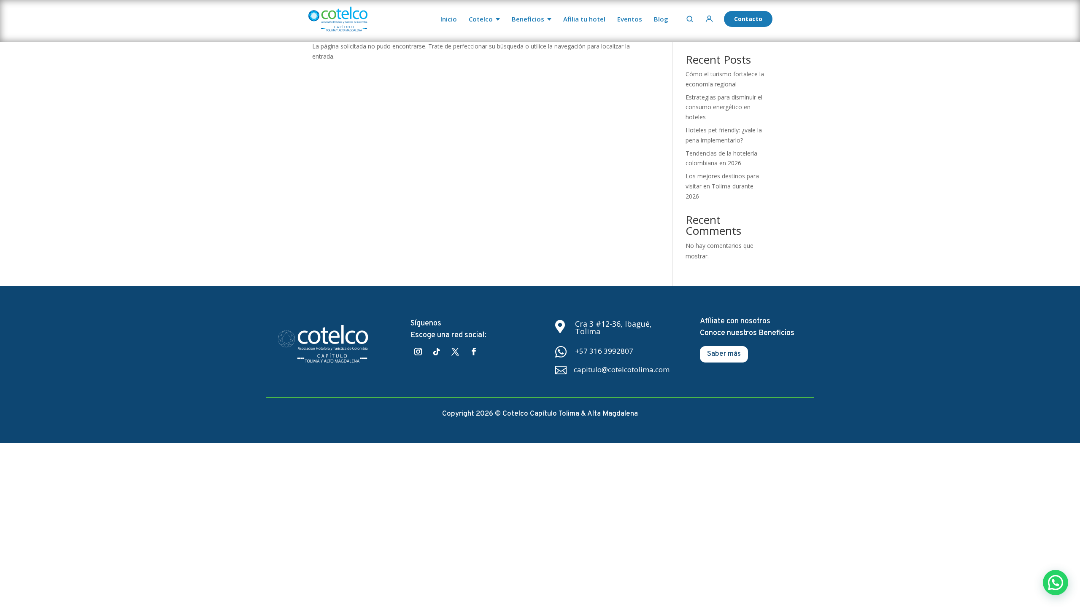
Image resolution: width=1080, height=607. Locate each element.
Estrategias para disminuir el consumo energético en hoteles (724, 107)
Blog (661, 19)
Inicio (448, 19)
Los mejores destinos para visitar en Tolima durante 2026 (722, 186)
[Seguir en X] (455, 351)
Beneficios (528, 19)
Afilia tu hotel (584, 19)
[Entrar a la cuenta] (709, 19)
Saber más (724, 354)
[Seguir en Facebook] (473, 351)
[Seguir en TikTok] (436, 351)
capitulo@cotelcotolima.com (622, 369)
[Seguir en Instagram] (418, 351)
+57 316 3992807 (604, 351)
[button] (1055, 582)
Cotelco (481, 19)
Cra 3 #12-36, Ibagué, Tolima (613, 327)
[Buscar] (690, 19)
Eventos (629, 19)
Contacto (748, 19)
